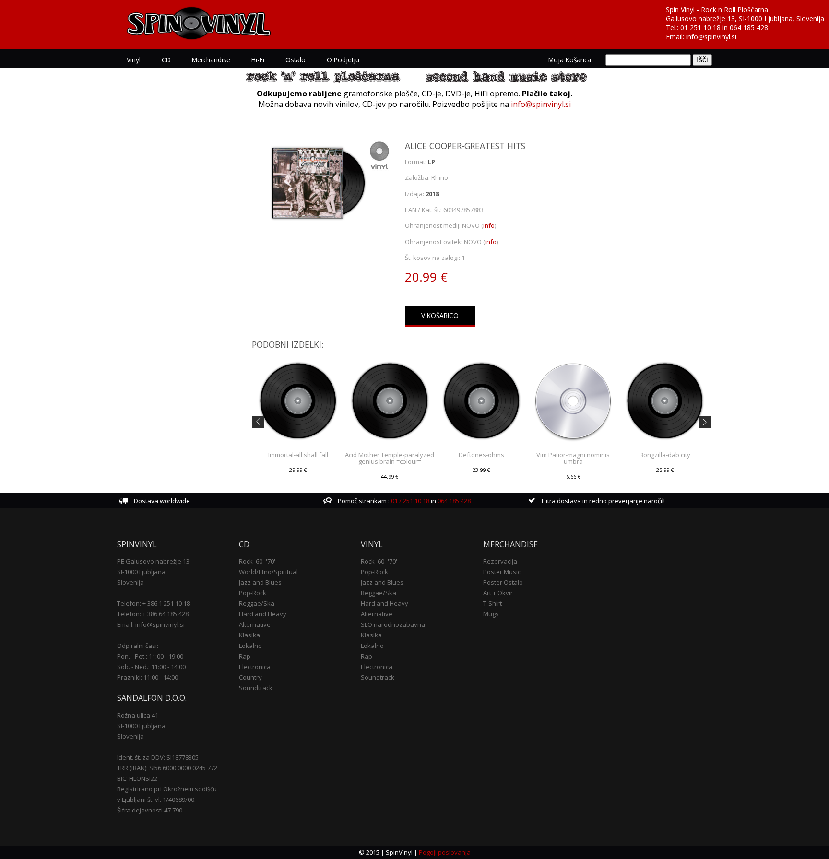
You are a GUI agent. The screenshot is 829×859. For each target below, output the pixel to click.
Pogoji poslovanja (445, 852)
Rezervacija (500, 561)
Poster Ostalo (503, 582)
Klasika (249, 635)
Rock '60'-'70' (257, 561)
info (489, 225)
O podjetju (343, 59)
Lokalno (250, 645)
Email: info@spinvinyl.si (151, 624)
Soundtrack (255, 687)
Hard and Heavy (262, 614)
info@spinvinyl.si (711, 36)
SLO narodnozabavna (393, 624)
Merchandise (211, 59)
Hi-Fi (257, 59)
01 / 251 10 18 (409, 500)
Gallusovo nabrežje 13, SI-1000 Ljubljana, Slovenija (745, 18)
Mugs (491, 614)
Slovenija (130, 582)
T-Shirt (492, 603)
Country (250, 677)
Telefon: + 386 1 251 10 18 (153, 603)
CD (166, 59)
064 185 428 (749, 27)
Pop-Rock (252, 592)
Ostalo (295, 59)
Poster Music (502, 571)
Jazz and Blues (260, 582)
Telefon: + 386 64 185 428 (153, 614)
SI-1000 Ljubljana (141, 571)
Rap (244, 656)
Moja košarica (569, 59)
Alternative (255, 624)
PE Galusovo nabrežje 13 (153, 561)
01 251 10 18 (700, 27)
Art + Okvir (498, 592)
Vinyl (134, 59)
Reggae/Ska (256, 603)
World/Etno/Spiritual (268, 571)
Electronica (255, 666)
